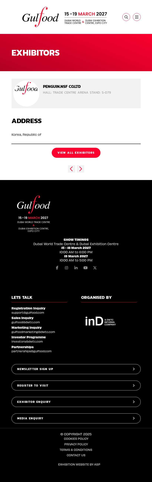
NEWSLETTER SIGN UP (35, 369)
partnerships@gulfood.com (31, 351)
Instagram (66, 268)
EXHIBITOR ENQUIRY (34, 402)
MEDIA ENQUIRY (30, 418)
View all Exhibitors (76, 153)
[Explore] (137, 17)
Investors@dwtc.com (27, 341)
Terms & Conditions (76, 449)
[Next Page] (80, 169)
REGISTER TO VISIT (33, 385)
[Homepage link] (65, 17)
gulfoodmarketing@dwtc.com (33, 332)
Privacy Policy (76, 444)
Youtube (85, 268)
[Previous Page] (71, 169)
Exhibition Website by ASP (79, 464)
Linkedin (76, 268)
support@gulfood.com (27, 312)
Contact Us (76, 455)
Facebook (57, 268)
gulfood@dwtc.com (25, 322)
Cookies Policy (76, 438)
